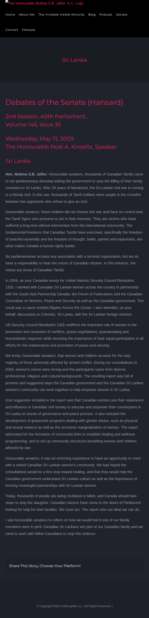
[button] (46, 29)
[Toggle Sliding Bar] (40, 29)
